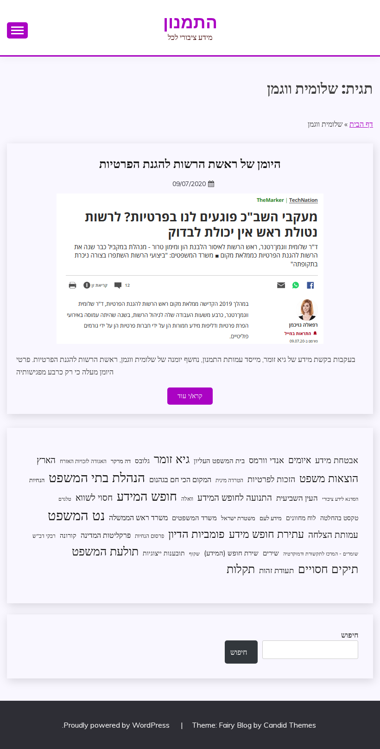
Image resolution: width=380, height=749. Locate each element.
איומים (299, 459)
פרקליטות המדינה (106, 535)
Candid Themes (290, 725)
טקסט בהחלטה (339, 518)
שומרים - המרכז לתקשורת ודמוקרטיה (320, 553)
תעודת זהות (276, 570)
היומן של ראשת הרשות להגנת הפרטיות (190, 163)
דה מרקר (121, 461)
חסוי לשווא (94, 497)
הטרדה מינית (229, 480)
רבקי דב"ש (44, 535)
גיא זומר (172, 459)
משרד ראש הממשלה (138, 517)
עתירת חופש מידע (266, 534)
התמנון (190, 22)
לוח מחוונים (301, 518)
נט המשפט (76, 515)
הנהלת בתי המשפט (97, 477)
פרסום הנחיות (149, 535)
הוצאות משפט (328, 478)
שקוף (194, 553)
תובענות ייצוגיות (164, 553)
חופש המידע (147, 496)
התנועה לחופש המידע (234, 497)
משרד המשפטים (194, 517)
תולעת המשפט (105, 551)
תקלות (241, 569)
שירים (271, 553)
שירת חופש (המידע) (231, 553)
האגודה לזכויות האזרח (83, 461)
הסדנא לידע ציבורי (340, 499)
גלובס (142, 460)
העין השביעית (297, 498)
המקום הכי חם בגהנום (180, 479)
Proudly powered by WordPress (117, 725)
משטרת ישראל (238, 518)
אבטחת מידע (336, 460)
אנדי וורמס (266, 460)
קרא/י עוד (190, 396)
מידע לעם (271, 518)
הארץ (46, 459)
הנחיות (36, 480)
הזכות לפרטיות (271, 479)
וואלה (187, 498)
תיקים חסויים (328, 568)
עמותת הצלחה (333, 534)
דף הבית (361, 124)
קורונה (68, 535)
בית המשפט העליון (219, 460)
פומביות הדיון (196, 534)
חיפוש (349, 634)
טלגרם (64, 499)
